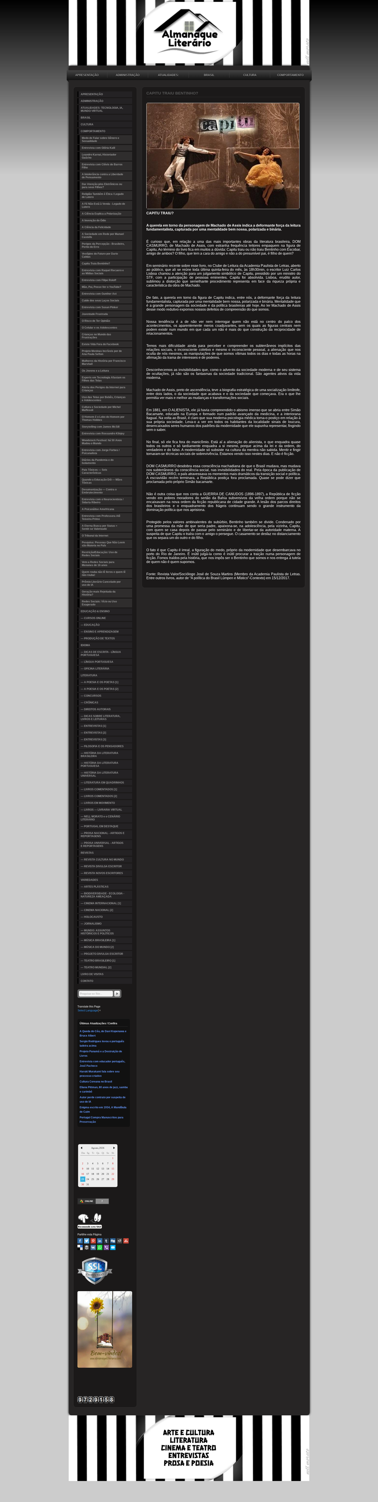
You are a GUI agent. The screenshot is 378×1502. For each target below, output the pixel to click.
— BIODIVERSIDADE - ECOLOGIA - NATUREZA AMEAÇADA (102, 895)
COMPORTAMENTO (290, 75)
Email (113, 1247)
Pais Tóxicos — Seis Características (94, 471)
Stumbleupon (126, 1240)
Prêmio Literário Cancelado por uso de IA (101, 583)
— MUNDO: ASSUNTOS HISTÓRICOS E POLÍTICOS (97, 932)
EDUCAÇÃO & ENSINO (95, 611)
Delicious (80, 1247)
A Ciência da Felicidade (96, 227)
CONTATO (87, 981)
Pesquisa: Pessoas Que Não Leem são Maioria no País (103, 544)
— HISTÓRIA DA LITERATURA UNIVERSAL (99, 774)
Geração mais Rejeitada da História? (99, 593)
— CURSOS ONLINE (93, 618)
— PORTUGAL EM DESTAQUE (99, 826)
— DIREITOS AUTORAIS (96, 709)
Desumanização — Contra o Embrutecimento (99, 491)
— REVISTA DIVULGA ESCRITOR (101, 866)
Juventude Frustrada (95, 314)
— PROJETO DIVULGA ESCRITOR (102, 953)
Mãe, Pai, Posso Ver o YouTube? (101, 287)
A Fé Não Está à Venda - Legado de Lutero (103, 205)
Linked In (99, 1240)
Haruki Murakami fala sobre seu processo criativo (99, 1073)
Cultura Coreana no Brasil (96, 1081)
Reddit (119, 1240)
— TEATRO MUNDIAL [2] (96, 967)
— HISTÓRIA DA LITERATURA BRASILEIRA (99, 755)
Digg (113, 1240)
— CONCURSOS (91, 695)
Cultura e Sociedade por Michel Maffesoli (101, 409)
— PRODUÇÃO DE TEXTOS (98, 638)
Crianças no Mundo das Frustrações (96, 336)
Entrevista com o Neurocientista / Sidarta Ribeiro (102, 501)
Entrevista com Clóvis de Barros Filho (102, 166)
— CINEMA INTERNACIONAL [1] (101, 903)
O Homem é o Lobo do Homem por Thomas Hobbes (103, 418)
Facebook (80, 1240)
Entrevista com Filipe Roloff (99, 280)
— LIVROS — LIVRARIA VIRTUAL (101, 809)
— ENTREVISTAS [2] (93, 732)
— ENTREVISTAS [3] (93, 739)
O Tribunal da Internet (95, 535)
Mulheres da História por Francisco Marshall (104, 362)
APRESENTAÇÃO (87, 75)
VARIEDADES (89, 879)
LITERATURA (89, 675)
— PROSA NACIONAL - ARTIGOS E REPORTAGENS (102, 835)
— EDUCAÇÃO (90, 624)
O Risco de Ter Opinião (96, 320)
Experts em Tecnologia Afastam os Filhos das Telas (103, 379)
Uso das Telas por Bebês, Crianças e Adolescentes (104, 399)
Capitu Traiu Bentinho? (96, 263)
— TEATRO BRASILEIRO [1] (98, 960)
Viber (106, 1247)
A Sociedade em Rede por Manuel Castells (103, 236)
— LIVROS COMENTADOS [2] (99, 796)
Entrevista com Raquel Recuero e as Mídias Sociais (103, 272)
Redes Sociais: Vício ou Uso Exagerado (99, 603)
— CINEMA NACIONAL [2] (97, 910)
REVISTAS (87, 852)
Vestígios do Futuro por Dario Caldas (100, 255)
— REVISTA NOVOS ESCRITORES (102, 873)
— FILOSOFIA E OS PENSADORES (102, 746)
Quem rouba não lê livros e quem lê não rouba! (104, 573)
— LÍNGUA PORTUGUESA (97, 661)
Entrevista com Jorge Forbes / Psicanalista (100, 452)
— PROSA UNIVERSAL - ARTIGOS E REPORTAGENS (102, 844)
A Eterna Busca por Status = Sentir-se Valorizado (99, 527)
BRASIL (209, 75)
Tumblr (106, 1240)
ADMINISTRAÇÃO (128, 75)
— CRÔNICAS (89, 702)
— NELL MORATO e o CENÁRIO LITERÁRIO (100, 818)
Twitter (86, 1240)
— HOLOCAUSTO (92, 916)
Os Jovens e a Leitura (95, 370)
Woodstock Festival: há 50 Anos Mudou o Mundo (102, 442)
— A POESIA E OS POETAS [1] (99, 682)
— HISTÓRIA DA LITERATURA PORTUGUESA (99, 764)
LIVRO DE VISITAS (92, 974)
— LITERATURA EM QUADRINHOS (102, 782)
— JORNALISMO (91, 923)
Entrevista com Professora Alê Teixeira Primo (101, 517)
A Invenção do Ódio (94, 220)
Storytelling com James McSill (100, 426)
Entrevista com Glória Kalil (98, 147)
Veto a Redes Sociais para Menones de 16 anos (98, 564)
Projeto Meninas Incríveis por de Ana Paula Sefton (102, 353)
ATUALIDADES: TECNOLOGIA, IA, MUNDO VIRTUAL (168, 75)
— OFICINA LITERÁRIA (95, 668)
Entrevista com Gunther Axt (99, 293)
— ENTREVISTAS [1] (93, 725)
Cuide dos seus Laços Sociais (100, 300)
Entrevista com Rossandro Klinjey (103, 433)
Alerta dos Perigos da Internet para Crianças (103, 389)
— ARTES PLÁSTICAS (94, 886)
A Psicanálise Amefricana (98, 509)
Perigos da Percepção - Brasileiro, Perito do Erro (103, 245)
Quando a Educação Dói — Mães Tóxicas (102, 481)
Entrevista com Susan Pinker (100, 307)
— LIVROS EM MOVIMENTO (98, 802)
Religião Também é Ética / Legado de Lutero (103, 195)
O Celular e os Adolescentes (99, 327)
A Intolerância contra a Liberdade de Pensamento (102, 176)
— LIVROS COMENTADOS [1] (99, 789)
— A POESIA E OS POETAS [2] (99, 689)
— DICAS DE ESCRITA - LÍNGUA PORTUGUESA (101, 653)
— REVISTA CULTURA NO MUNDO (102, 859)
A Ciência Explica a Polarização (101, 213)
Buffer (86, 1247)
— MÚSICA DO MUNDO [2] (97, 947)
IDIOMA (85, 645)
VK (93, 1247)
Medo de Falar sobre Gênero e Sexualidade (100, 139)
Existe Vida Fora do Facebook (100, 344)
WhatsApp (99, 1247)
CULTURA (249, 75)
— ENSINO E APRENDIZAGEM (100, 631)
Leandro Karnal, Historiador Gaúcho (99, 156)
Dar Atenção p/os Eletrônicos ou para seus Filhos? (102, 186)
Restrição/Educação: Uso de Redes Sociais (99, 554)
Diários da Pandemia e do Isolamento (98, 461)
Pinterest (93, 1240)
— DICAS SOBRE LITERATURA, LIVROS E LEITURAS (100, 718)
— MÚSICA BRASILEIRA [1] (98, 940)
